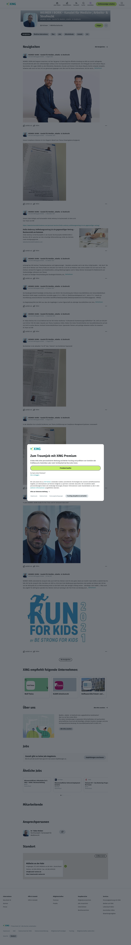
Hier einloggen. (35, 475)
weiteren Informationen (37, 488)
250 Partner (47, 482)
